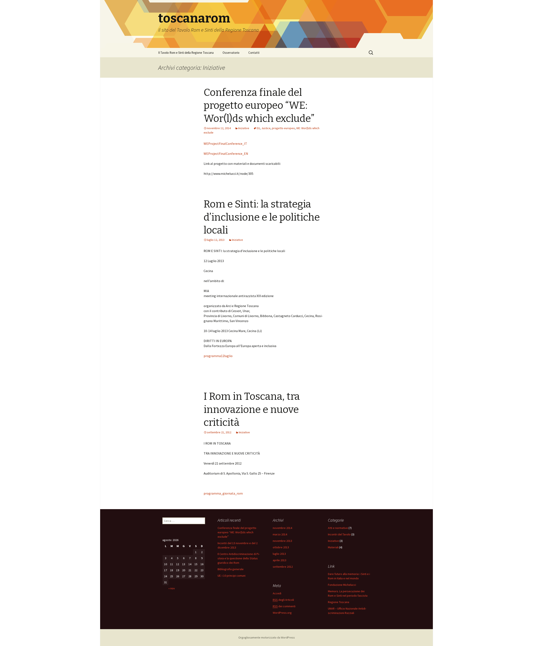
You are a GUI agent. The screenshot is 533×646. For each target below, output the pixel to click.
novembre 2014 (282, 528)
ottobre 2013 (281, 547)
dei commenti (284, 606)
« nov (171, 588)
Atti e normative (338, 528)
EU (258, 128)
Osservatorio (231, 53)
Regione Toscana (338, 602)
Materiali (333, 547)
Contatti (253, 53)
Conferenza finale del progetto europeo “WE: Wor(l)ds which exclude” (259, 105)
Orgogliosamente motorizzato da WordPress (266, 637)
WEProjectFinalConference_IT (225, 143)
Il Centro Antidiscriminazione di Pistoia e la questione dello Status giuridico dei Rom (239, 558)
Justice (265, 128)
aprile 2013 (279, 560)
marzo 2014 (280, 534)
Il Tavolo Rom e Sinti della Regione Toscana (186, 53)
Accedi (277, 593)
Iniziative (243, 128)
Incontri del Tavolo (339, 534)
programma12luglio (218, 356)
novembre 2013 (282, 541)
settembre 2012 (283, 567)
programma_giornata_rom (223, 493)
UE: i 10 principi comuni (231, 575)
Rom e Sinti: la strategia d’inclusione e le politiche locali (262, 217)
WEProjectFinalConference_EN (226, 153)
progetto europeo (283, 128)
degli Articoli (283, 600)
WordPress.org (282, 613)
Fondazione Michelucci (342, 585)
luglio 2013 (279, 554)
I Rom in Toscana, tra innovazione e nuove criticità (252, 409)
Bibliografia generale (231, 569)
